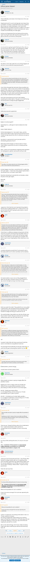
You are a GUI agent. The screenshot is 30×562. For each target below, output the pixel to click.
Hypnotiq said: (5, 410)
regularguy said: (5, 359)
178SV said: (4, 292)
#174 (28, 356)
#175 (28, 378)
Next (19, 530)
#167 (28, 159)
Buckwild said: (4, 480)
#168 (28, 189)
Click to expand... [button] (15, 203)
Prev (10, 530)
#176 (28, 407)
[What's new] (25, 1)
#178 (28, 456)
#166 (28, 119)
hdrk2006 (4, 8)
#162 (28, 44)
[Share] (26, 16)
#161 (28, 16)
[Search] (28, 1)
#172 (28, 289)
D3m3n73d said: (5, 263)
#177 (28, 438)
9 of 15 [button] (15, 530)
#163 (28, 61)
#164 (28, 73)
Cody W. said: (4, 76)
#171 (28, 260)
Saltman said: (4, 192)
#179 (28, 477)
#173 (28, 325)
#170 (28, 248)
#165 (28, 108)
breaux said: (4, 162)
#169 (28, 220)
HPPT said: (4, 328)
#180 (28, 502)
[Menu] (2, 1)
